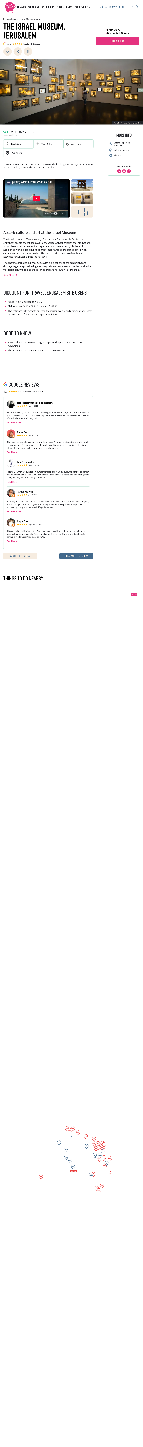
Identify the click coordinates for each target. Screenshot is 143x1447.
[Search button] (137, 6)
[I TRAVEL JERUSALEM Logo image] (9, 6)
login (115, 6)
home (5, 19)
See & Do (21, 6)
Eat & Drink (48, 6)
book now (117, 41)
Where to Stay (65, 6)
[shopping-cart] (110, 6)
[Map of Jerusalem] (101, 6)
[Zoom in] (132, 594)
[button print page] (28, 51)
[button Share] (18, 51)
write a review (20, 556)
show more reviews (76, 556)
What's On (34, 6)
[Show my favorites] (106, 6)
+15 (82, 212)
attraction (13, 19)
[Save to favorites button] (7, 51)
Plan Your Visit (83, 6)
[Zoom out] (135, 594)
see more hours (10, 135)
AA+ (132, 6)
